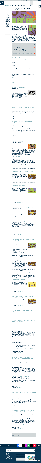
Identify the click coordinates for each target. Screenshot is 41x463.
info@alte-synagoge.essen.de (20, 166)
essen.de (12, 5)
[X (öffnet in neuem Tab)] (23, 445)
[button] (39, 0)
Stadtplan (24, 0)
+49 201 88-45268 (23, 440)
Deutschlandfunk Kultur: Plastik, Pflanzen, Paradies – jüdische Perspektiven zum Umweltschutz (22, 54)
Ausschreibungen (7, 460)
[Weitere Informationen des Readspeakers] (31, 5)
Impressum (34, 462)
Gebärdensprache (31, 0)
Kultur (19, 5)
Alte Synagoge (23, 5)
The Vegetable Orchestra (19, 90)
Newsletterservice (8, 455)
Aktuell (6, 2)
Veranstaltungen (7, 457)
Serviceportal (20, 2)
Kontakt (27, 0)
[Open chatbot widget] (39, 461)
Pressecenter (7, 454)
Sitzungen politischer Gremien (9, 458)
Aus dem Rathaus (26, 2)
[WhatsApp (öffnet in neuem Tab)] (20, 445)
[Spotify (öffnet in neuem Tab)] (28, 445)
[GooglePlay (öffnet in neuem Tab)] (38, 445)
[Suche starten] (34, 450)
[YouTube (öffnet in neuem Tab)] (34, 445)
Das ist (10, 2)
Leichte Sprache (36, 0)
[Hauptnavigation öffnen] (32, 3)
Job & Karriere (20, 0)
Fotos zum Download (8, 456)
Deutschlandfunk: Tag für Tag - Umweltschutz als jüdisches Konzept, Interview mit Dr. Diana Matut (23, 48)
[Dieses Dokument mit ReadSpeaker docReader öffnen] (34, 47)
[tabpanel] (30, 457)
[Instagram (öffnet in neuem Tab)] (26, 445)
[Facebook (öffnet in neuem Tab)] (18, 445)
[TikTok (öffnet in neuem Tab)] (31, 445)
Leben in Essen (16, 5)
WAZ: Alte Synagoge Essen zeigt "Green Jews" (18, 49)
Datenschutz (32, 462)
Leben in (15, 2)
